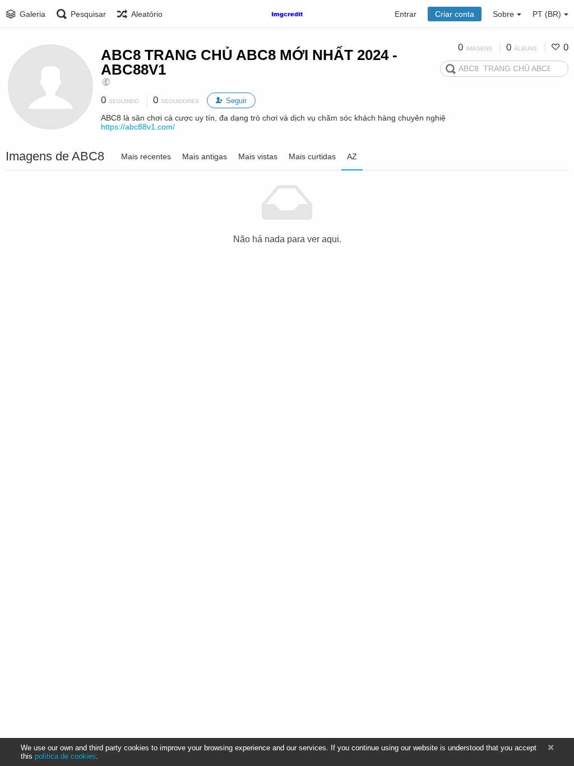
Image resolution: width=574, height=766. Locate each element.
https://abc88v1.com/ (138, 126)
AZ (352, 156)
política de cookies (65, 756)
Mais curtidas (312, 156)
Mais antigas (204, 156)
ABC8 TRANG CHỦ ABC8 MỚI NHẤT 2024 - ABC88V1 (249, 62)
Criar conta (454, 14)
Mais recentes (146, 156)
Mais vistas (257, 156)
